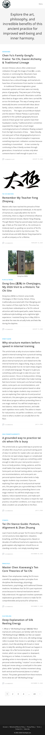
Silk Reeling (6, 616)
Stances (5, 520)
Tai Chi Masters (8, 194)
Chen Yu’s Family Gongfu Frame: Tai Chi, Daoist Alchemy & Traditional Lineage (21, 59)
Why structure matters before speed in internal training (21, 344)
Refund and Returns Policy (17, 727)
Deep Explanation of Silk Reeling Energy (17, 621)
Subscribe (27, 729)
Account (5, 727)
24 (34, 694)
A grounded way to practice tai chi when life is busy (21, 439)
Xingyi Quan (6, 339)
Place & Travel (7, 280)
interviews (6, 52)
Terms (38, 727)
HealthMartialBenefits (11, 434)
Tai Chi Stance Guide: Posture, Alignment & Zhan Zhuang (21, 525)
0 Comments (9, 243)
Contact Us (18, 729)
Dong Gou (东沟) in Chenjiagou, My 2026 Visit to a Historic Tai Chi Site (21, 287)
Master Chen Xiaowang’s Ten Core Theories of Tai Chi (20, 569)
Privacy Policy (31, 727)
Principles (6, 563)
